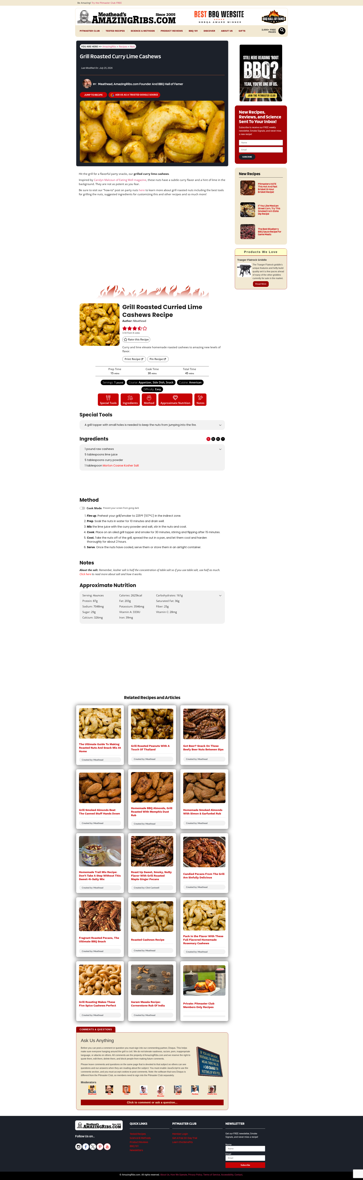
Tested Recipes (115, 30)
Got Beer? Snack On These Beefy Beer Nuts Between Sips (203, 747)
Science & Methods (143, 30)
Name (228, 1145)
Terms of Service (211, 1174)
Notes (200, 403)
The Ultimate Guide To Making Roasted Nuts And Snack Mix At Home (100, 748)
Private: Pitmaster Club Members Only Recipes (198, 1005)
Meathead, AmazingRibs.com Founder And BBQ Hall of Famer (140, 84)
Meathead (92, 1094)
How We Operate (178, 1174)
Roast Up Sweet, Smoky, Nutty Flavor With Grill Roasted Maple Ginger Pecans (151, 875)
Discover (209, 30)
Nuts (132, 46)
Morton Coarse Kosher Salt (121, 465)
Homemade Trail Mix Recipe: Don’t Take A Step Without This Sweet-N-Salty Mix (100, 875)
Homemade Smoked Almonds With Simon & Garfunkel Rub (202, 811)
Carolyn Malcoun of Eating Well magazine (120, 180)
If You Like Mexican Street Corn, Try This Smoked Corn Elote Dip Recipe (269, 210)
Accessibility (227, 1174)
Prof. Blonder (160, 1095)
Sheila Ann (212, 1094)
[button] (281, 30)
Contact (238, 1174)
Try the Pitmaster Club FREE (106, 2)
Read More (260, 284)
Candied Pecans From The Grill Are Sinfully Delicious (203, 875)
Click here (85, 574)
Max (109, 1094)
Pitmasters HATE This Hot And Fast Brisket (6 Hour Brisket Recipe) (267, 188)
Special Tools (108, 403)
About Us (227, 30)
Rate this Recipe (138, 339)
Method (149, 403)
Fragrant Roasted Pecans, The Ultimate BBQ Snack (99, 939)
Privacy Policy (195, 1174)
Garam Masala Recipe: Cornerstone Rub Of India (148, 1003)
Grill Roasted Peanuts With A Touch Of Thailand (150, 747)
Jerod (177, 1094)
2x (213, 438)
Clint (126, 1094)
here (142, 190)
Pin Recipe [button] (156, 359)
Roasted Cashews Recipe (147, 939)
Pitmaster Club (90, 30)
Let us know (138, 641)
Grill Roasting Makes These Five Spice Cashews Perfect (97, 1003)
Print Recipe (132, 359)
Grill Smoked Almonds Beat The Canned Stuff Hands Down (99, 811)
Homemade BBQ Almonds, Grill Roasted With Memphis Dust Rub (151, 812)
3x (218, 438)
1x (208, 438)
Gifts (242, 30)
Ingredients (130, 403)
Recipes (123, 46)
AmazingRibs (109, 46)
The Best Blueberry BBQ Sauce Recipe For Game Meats (269, 231)
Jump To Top (261, 1176)
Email (228, 1154)
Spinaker (143, 1094)
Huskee (195, 1094)
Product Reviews (172, 30)
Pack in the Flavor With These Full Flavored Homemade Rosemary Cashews (203, 940)
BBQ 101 (193, 30)
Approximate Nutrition (175, 403)
